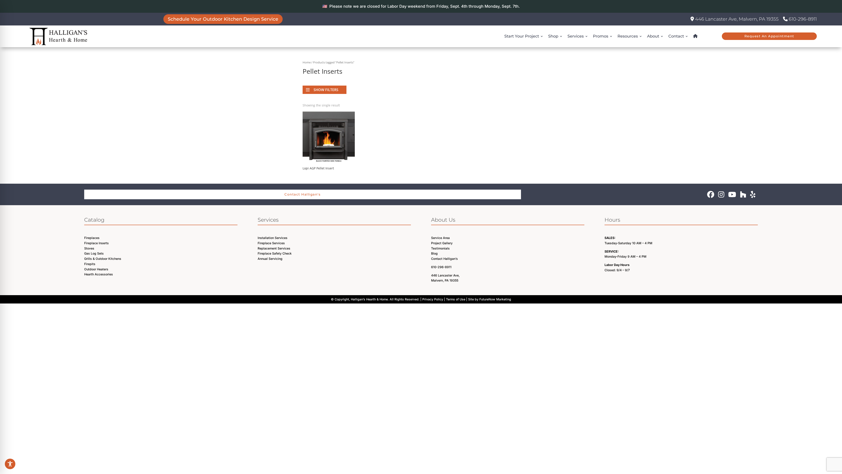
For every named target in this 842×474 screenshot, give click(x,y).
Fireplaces (92, 238)
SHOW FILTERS (326, 89)
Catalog (94, 220)
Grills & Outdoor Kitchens (102, 258)
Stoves (89, 248)
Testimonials (440, 248)
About (653, 36)
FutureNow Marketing (495, 299)
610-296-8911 (802, 19)
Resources (627, 36)
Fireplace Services (271, 243)
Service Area (440, 238)
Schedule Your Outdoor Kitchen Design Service (223, 19)
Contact (676, 36)
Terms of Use (455, 299)
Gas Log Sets (94, 253)
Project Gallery (442, 243)
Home (307, 62)
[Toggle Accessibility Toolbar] (10, 464)
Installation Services (272, 238)
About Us (443, 220)
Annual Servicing (270, 258)
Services (575, 36)
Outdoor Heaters (96, 269)
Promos (600, 36)
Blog (434, 253)
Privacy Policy (432, 299)
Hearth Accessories (98, 274)
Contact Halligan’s (444, 258)
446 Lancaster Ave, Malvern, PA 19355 (736, 19)
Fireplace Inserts (96, 243)
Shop (553, 36)
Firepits (89, 264)
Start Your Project (521, 36)
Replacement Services (274, 248)
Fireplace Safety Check (275, 253)
